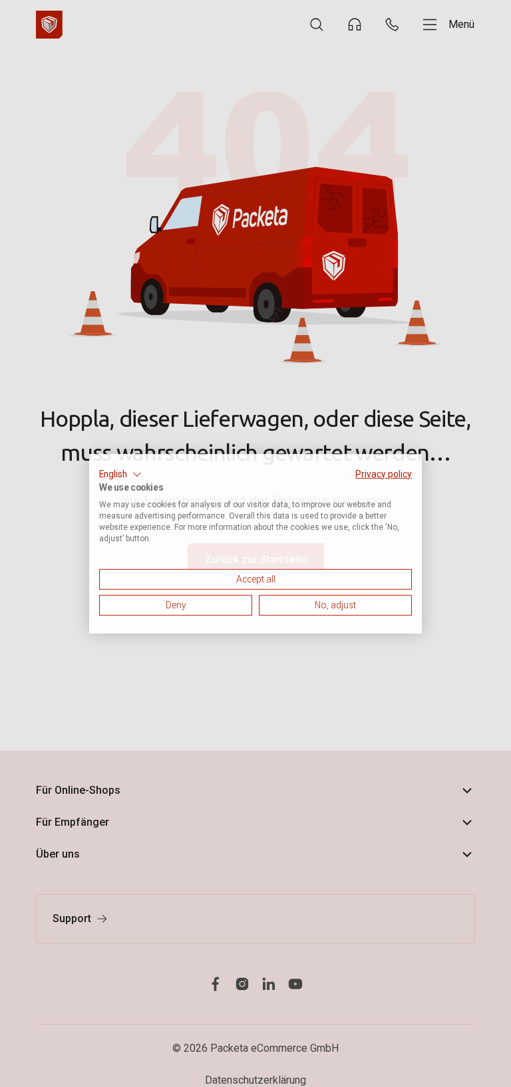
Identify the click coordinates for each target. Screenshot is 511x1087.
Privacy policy (383, 473)
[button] (120, 474)
